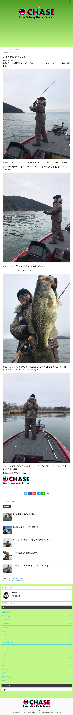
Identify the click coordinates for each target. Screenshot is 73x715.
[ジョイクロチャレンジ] (39, 493)
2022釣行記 (7, 501)
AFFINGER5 (58, 712)
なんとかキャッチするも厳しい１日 (18, 578)
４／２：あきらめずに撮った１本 (25, 553)
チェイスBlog (36, 710)
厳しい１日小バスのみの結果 (23, 514)
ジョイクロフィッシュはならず (17, 580)
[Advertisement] (36, 32)
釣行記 (13, 501)
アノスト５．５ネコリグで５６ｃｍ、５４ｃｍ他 (30, 566)
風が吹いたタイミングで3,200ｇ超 (25, 527)
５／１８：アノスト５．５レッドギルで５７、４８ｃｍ (33, 540)
